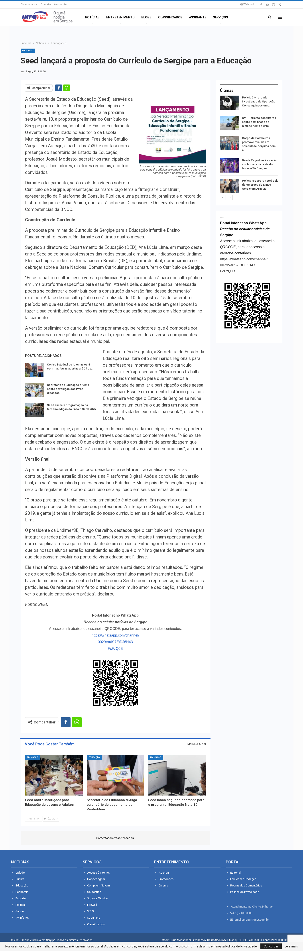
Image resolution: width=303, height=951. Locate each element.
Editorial (235, 872)
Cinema (163, 885)
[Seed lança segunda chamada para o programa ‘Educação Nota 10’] (177, 775)
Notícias (92, 17)
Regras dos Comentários (246, 885)
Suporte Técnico (97, 898)
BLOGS (146, 17)
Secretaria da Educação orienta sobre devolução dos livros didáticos (68, 389)
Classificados (29, 4)
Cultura (20, 879)
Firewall (92, 904)
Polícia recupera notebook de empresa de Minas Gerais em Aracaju (260, 184)
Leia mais (291, 946)
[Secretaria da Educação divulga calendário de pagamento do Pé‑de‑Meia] (115, 775)
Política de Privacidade (244, 892)
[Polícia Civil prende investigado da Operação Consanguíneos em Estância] (229, 103)
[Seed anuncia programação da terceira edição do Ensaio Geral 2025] (34, 410)
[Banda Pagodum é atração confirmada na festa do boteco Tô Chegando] (229, 165)
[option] (249, 145)
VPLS (90, 911)
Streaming (93, 917)
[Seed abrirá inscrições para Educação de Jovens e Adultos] (54, 775)
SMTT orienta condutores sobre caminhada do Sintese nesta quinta (259, 122)
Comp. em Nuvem (98, 885)
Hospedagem (96, 879)
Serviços (220, 17)
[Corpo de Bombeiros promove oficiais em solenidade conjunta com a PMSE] (229, 143)
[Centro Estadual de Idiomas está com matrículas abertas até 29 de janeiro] (34, 370)
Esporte (21, 898)
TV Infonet (22, 917)
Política (20, 904)
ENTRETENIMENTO (120, 17)
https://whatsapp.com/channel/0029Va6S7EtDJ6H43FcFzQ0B (115, 641)
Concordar (271, 946)
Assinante (60, 4)
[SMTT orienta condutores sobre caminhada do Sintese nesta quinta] (229, 123)
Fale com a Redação (243, 879)
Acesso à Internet (98, 872)
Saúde (20, 911)
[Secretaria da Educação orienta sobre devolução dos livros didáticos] (34, 390)
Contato (46, 4)
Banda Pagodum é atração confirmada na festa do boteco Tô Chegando (259, 164)
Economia (22, 892)
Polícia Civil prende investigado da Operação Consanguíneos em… (258, 101)
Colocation (94, 892)
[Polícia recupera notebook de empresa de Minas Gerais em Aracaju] (229, 186)
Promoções (166, 879)
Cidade (20, 872)
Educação (27, 50)
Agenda (164, 872)
